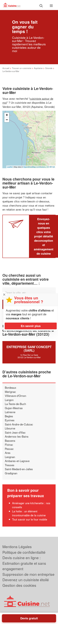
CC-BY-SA (51, 167)
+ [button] (7, 115)
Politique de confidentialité (23, 552)
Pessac (9, 449)
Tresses (9, 465)
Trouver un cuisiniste (21, 68)
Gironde (48, 68)
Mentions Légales (17, 546)
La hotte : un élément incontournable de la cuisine (29, 513)
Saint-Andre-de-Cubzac (19, 424)
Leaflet (9, 167)
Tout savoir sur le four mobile (29, 519)
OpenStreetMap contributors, (35, 167)
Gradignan (11, 473)
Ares (7, 453)
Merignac (10, 392)
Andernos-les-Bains (17, 436)
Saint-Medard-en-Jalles (19, 469)
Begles (9, 416)
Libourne (10, 428)
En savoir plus (31, 326)
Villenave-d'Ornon (15, 396)
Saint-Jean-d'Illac (15, 432)
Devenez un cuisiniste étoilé (25, 579)
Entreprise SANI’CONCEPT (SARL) (29, 348)
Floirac (9, 445)
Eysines (10, 420)
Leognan (10, 457)
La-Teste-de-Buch (15, 404)
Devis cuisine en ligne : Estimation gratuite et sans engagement (24, 563)
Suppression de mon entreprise (28, 574)
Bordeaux (10, 387)
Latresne (10, 412)
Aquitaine (38, 68)
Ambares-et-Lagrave (17, 461)
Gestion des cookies (19, 585)
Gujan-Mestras (14, 408)
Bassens (10, 441)
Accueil (5, 68)
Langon (9, 400)
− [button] (7, 120)
